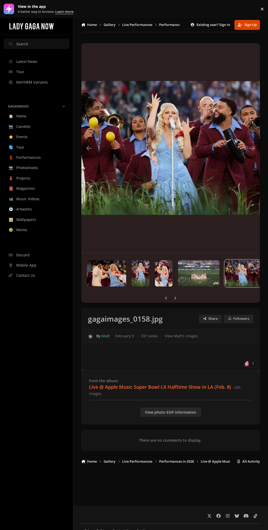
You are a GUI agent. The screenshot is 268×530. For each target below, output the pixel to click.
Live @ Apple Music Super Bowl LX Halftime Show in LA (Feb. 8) (160, 387)
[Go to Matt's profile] (90, 336)
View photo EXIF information (170, 412)
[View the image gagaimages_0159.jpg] (199, 273)
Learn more (10, 9)
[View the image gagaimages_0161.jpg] (140, 273)
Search (22, 43)
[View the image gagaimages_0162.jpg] (106, 273)
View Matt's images (181, 335)
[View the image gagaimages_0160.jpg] (163, 273)
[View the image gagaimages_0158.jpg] (242, 273)
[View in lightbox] (170, 148)
